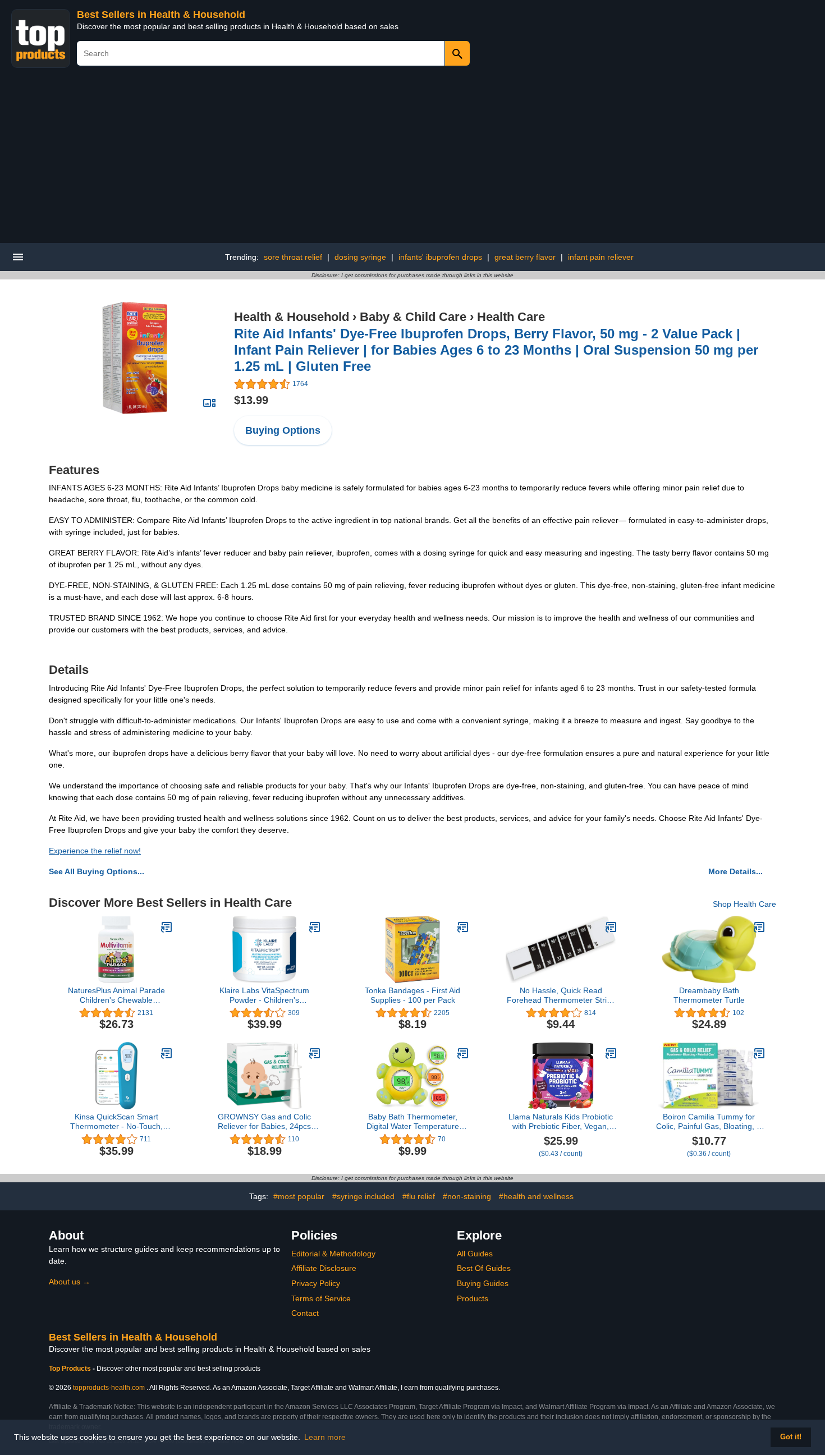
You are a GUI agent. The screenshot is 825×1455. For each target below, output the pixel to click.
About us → (69, 1281)
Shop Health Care (744, 903)
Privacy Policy (315, 1283)
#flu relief (418, 1196)
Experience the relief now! (95, 850)
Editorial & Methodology (333, 1253)
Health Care (511, 317)
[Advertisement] (412, 158)
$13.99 (251, 400)
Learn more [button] (325, 1437)
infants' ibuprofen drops (440, 257)
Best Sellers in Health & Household (161, 14)
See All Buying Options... (96, 871)
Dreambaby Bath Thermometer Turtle (709, 995)
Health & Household (291, 317)
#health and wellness (536, 1196)
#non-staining (467, 1196)
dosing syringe (360, 257)
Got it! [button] (790, 1437)
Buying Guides (482, 1283)
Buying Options (282, 430)
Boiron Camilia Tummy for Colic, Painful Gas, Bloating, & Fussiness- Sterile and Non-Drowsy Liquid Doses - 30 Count (709, 1121)
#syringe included (363, 1196)
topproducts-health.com (109, 1388)
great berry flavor (525, 257)
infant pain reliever (601, 257)
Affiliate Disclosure (323, 1268)
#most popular (298, 1196)
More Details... (735, 871)
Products (472, 1298)
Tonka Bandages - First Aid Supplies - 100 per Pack (412, 995)
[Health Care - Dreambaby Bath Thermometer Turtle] (759, 927)
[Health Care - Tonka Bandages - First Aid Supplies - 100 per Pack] (463, 927)
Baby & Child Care (413, 317)
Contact (305, 1313)
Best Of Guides (484, 1268)
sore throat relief (293, 257)
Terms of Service (321, 1298)
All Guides (475, 1253)
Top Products (71, 1369)
